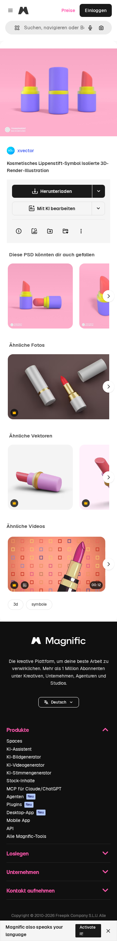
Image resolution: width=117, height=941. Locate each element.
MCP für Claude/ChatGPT (33, 789)
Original (41, 56)
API (10, 828)
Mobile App (18, 820)
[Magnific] (58, 642)
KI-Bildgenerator (23, 757)
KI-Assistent (19, 749)
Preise (68, 10)
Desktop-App (25, 812)
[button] (58, 702)
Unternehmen (22, 871)
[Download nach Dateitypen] (98, 191)
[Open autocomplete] (14, 27)
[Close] (108, 931)
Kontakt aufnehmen (30, 890)
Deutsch (58, 702)
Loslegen (17, 853)
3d (15, 604)
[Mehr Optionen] (80, 231)
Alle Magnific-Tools (26, 836)
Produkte (17, 729)
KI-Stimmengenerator (28, 773)
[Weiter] (108, 296)
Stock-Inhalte (20, 781)
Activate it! (88, 930)
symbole (39, 604)
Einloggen (96, 10)
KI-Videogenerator (25, 765)
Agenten (20, 797)
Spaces (14, 741)
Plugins (19, 804)
